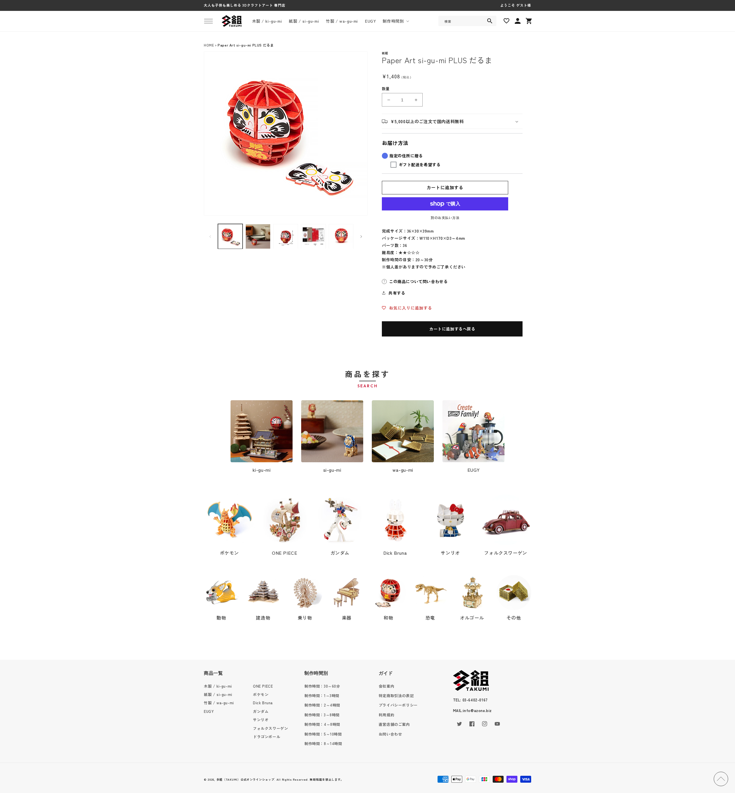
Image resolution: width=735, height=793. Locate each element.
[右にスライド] (361, 236)
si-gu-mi (332, 469)
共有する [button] (396, 293)
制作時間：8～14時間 (323, 743)
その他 (513, 617)
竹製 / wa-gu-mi (219, 702)
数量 (386, 88)
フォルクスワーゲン (505, 552)
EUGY (473, 469)
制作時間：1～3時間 (321, 695)
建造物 (263, 617)
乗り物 (305, 617)
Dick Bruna (395, 552)
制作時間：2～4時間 (322, 705)
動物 (221, 617)
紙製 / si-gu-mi (218, 694)
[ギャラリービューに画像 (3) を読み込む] (285, 236)
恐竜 (430, 617)
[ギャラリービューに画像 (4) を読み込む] (313, 236)
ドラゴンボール (266, 736)
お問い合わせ (390, 734)
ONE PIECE (284, 552)
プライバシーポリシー (398, 705)
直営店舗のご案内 (394, 724)
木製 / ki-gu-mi (218, 686)
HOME (209, 44)
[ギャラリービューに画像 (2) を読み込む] (257, 236)
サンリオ (450, 552)
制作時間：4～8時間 (322, 724)
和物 (388, 617)
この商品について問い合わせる (418, 281)
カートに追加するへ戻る (452, 329)
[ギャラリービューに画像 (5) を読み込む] (341, 236)
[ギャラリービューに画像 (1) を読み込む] (230, 236)
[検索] (489, 21)
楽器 (346, 617)
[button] (208, 21)
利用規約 (386, 714)
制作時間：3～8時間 (322, 714)
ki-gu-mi (262, 469)
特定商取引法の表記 (396, 695)
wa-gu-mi (402, 469)
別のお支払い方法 (445, 217)
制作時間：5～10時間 (323, 734)
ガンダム (339, 552)
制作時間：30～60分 (322, 686)
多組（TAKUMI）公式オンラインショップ (245, 779)
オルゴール (472, 617)
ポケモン (229, 552)
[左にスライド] (210, 236)
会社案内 (386, 686)
